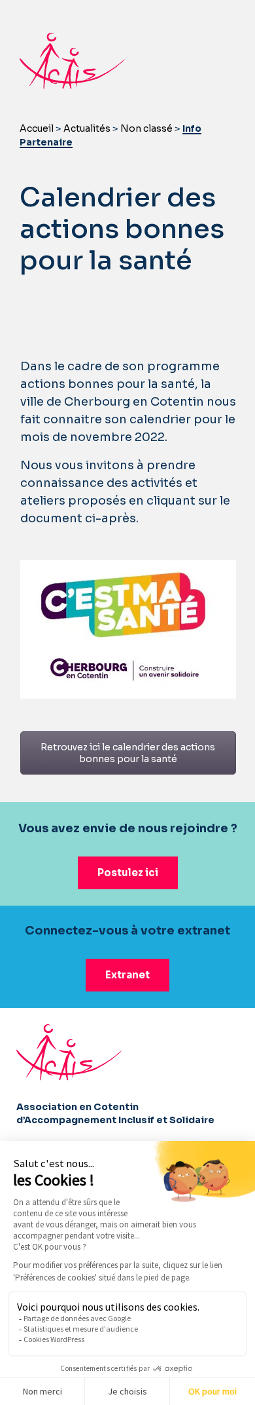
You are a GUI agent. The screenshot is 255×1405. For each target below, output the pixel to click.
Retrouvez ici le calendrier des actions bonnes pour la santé (128, 753)
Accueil (37, 128)
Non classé (146, 128)
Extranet (127, 975)
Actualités (86, 128)
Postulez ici (127, 872)
